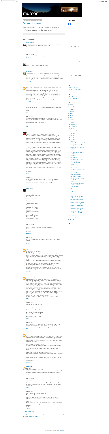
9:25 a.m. (28, 184)
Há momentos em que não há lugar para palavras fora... (76, 209)
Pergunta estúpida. (74, 194)
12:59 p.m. (28, 243)
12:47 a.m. (28, 81)
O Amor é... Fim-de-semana (75, 89)
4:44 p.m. (28, 298)
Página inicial (45, 414)
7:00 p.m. (28, 328)
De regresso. (73, 155)
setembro (73, 130)
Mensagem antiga (60, 414)
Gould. (71, 166)
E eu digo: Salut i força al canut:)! (77, 142)
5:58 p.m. (28, 318)
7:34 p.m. (28, 408)
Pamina (28, 71)
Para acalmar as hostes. (32, 23)
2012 (71, 111)
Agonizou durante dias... (75, 188)
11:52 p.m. (28, 50)
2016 (71, 104)
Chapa (27, 188)
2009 (71, 117)
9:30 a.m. (28, 219)
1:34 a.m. (28, 112)
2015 (71, 106)
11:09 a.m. (28, 362)
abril (72, 139)
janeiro (72, 217)
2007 (71, 121)
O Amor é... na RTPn (73, 87)
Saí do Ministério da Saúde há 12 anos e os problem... (77, 197)
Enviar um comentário (29, 411)
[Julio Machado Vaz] (69, 25)
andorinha (28, 42)
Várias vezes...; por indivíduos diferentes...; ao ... (76, 206)
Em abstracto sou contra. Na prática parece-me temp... (76, 145)
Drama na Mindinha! (74, 186)
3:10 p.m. (28, 271)
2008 (71, 119)
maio (72, 137)
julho (72, 133)
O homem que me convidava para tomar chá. (76, 200)
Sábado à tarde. (73, 167)
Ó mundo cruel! (73, 164)
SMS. (71, 150)
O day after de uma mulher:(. (76, 190)
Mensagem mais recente (28, 414)
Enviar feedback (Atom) (33, 416)
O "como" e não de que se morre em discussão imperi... (77, 203)
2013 (71, 109)
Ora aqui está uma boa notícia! (77, 159)
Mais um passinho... (74, 157)
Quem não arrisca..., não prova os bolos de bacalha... (77, 184)
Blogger (62, 430)
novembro (73, 126)
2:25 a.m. (28, 173)
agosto (72, 132)
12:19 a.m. (28, 67)
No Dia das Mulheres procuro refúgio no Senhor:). (76, 192)
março (72, 141)
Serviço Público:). (74, 181)
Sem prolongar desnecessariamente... (75, 162)
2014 (71, 108)
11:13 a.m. (28, 233)
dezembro (73, 124)
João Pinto (28, 248)
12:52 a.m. (28, 101)
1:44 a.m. (28, 126)
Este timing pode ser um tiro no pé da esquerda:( (77, 153)
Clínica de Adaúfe (73, 98)
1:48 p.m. (28, 374)
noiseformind (29, 131)
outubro (72, 128)
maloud (28, 86)
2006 (71, 122)
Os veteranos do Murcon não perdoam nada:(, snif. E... (76, 212)
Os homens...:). (73, 172)
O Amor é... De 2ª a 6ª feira (75, 91)
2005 (71, 219)
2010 (71, 115)
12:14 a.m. (28, 57)
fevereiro (73, 215)
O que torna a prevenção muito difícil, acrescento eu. (77, 170)
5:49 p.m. (28, 387)
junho (72, 135)
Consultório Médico (73, 96)
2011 (71, 113)
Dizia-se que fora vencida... (76, 174)
